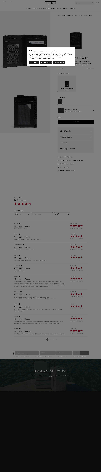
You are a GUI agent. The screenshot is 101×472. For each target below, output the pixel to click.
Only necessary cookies (46, 62)
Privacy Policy (44, 58)
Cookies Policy (54, 58)
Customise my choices (59, 62)
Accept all (34, 62)
